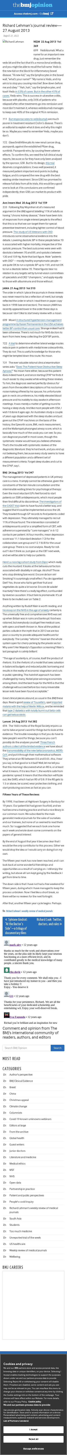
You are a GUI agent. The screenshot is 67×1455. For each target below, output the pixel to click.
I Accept (33, 1429)
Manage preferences (33, 1448)
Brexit (12, 1087)
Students (14, 1225)
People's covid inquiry (21, 1201)
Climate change (18, 1106)
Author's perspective (20, 1074)
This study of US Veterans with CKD (33, 231)
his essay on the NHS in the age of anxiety (26, 610)
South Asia (15, 1218)
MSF (11, 1170)
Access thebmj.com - (27, 13)
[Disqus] (33, 982)
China (12, 1093)
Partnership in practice (22, 1189)
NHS (11, 1176)
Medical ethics (17, 1163)
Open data (15, 1182)
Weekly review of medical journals (28, 1250)
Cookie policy (34, 1402)
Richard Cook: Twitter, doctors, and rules (49, 922)
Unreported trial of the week (25, 1237)
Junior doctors (17, 1150)
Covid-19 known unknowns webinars (30, 1119)
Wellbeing (14, 1256)
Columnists (15, 1112)
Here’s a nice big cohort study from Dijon (25, 562)
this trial (50, 163)
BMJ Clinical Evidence (21, 1081)
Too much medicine (20, 1231)
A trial (12, 343)
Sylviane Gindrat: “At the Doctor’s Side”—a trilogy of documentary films (16, 926)
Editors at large (17, 1125)
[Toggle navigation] (7, 5)
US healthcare (17, 1244)
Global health (16, 1138)
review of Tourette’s (34, 702)
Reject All (33, 1439)
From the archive (18, 1131)
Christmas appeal (19, 1100)
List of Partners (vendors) (16, 1421)
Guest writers (16, 1144)
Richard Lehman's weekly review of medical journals (29, 911)
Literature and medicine (22, 1157)
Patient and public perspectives (26, 1195)
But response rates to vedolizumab (28, 119)
